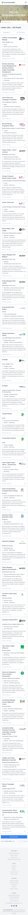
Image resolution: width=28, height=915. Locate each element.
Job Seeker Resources (14, 853)
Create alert (15, 836)
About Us (14, 866)
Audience (14, 886)
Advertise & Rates (14, 880)
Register (12, 888)
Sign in (16, 855)
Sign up (12, 855)
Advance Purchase (14, 882)
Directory (14, 868)
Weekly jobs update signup (14, 859)
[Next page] (21, 841)
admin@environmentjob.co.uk (15, 903)
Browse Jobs (14, 857)
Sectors (14, 870)
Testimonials (14, 884)
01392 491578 (14, 900)
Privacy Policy (14, 874)
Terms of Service (14, 872)
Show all (25, 841)
